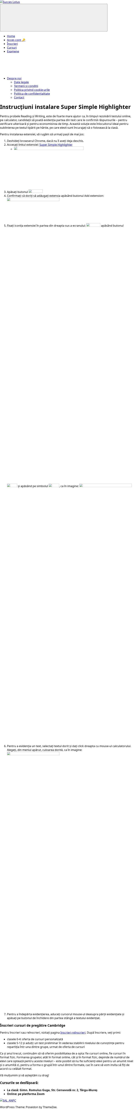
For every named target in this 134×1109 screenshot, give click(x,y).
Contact (19, 97)
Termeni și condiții (26, 86)
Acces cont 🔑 (16, 40)
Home (11, 36)
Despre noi (14, 78)
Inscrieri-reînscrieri (72, 1032)
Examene (13, 51)
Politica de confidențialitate (32, 94)
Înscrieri (12, 44)
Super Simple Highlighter (56, 145)
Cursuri (12, 47)
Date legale (21, 82)
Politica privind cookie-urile (32, 90)
